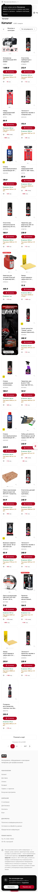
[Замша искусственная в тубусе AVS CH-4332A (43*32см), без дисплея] (28, 262)
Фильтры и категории (11, 29)
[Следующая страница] (30, 746)
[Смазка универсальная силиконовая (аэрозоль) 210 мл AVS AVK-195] (10, 368)
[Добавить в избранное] (15, 36)
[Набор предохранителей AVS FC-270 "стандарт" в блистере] (10, 97)
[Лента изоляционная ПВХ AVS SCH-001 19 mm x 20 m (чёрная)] (10, 582)
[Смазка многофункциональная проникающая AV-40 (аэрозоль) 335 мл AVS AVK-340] (10, 420)
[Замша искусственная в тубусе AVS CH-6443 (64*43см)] (10, 638)
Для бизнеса (5, 805)
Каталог (5, 19)
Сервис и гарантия (7, 789)
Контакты (4, 809)
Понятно (5, 14)
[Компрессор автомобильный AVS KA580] (10, 44)
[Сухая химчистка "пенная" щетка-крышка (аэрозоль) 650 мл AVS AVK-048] (28, 315)
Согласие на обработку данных (11, 826)
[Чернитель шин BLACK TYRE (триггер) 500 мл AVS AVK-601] (28, 368)
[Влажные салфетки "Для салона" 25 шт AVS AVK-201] (10, 529)
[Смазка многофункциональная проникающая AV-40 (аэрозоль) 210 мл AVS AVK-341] (10, 153)
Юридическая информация (10, 830)
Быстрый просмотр (10, 51)
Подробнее (25, 882)
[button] (5, 64)
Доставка (4, 778)
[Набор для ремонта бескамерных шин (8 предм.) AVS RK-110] (28, 420)
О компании (5, 802)
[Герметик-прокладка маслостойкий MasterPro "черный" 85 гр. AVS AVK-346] (28, 582)
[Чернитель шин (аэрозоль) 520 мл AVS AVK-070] (28, 209)
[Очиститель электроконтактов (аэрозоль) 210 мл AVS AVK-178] (10, 209)
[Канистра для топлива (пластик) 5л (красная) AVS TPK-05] (10, 262)
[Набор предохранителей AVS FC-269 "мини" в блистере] (28, 153)
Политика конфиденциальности (11, 822)
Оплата (3, 781)
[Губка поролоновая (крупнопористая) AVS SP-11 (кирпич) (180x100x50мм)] (10, 476)
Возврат (4, 785)
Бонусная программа (8, 792)
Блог (3, 813)
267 (25, 746)
